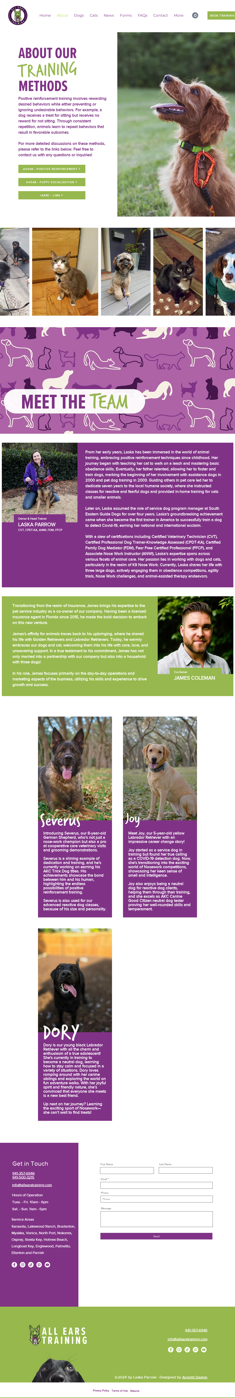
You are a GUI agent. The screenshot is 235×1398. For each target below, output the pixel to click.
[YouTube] (47, 1264)
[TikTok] (31, 1264)
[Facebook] (14, 1264)
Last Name (165, 1164)
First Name (106, 1164)
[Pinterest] (39, 1264)
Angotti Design (194, 1377)
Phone (104, 1192)
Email (104, 1179)
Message (106, 1208)
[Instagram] (22, 1264)
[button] (195, 15)
